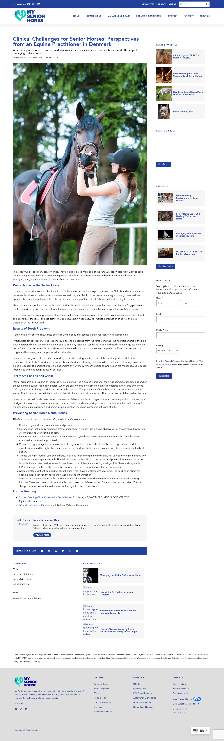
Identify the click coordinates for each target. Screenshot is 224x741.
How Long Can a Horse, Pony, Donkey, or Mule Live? (188, 93)
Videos (172, 4)
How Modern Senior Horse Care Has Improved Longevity (118, 612)
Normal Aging (93, 16)
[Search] (207, 4)
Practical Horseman (102, 702)
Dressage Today (101, 684)
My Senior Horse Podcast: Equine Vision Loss (189, 253)
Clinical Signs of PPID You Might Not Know (186, 56)
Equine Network (180, 684)
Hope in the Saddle (142, 702)
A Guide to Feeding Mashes (34, 505)
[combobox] (192, 4)
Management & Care (119, 16)
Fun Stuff (188, 16)
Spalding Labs (139, 688)
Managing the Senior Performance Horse (120, 575)
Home (76, 16)
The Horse (98, 707)
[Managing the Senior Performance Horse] (90, 575)
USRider (136, 684)
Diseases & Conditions (148, 16)
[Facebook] (28, 4)
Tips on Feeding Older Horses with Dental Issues (45, 497)
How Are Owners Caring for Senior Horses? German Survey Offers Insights (119, 630)
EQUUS (97, 693)
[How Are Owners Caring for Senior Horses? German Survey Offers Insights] (90, 630)
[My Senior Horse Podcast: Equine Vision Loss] (165, 253)
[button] (42, 551)
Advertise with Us (181, 688)
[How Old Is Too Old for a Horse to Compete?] (90, 593)
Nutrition (172, 16)
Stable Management (103, 711)
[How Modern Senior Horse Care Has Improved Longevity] (90, 612)
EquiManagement (102, 688)
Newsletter (148, 4)
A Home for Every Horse (144, 697)
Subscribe (164, 376)
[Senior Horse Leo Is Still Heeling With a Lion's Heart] (165, 216)
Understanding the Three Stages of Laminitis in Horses (187, 75)
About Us (205, 16)
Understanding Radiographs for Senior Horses (187, 198)
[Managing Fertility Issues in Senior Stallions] (165, 234)
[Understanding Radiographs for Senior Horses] (165, 198)
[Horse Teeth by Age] (164, 111)
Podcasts (161, 4)
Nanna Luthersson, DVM (46, 520)
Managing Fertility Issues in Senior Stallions (188, 234)
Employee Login (180, 693)
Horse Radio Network (143, 707)
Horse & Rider (100, 697)
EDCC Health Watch (142, 693)
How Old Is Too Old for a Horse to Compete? (117, 593)
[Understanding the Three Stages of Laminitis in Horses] (164, 75)
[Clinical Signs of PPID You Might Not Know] (164, 56)
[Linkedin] (38, 4)
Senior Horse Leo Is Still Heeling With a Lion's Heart (188, 216)
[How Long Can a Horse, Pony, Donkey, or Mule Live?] (164, 93)
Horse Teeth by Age (183, 111)
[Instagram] (33, 4)
